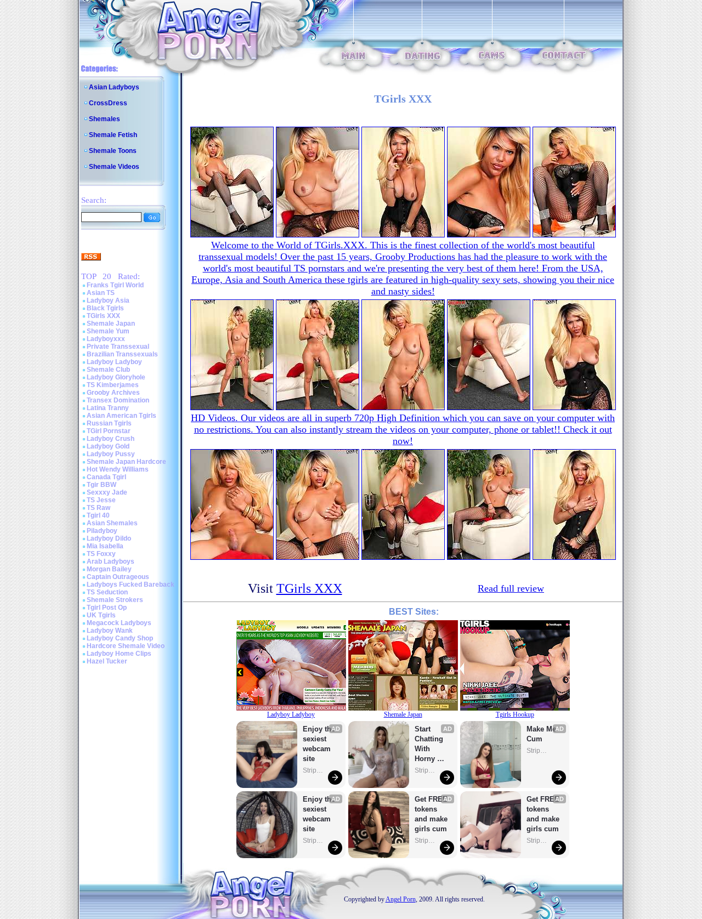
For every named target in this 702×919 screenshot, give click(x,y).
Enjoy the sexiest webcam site (319, 744)
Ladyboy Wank (110, 630)
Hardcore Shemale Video (126, 646)
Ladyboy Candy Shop (120, 638)
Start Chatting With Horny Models (430, 744)
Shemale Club (108, 369)
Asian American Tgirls (121, 415)
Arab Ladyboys (110, 561)
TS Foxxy (101, 554)
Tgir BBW (101, 485)
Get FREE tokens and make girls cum (431, 814)
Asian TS (101, 293)
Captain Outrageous (118, 577)
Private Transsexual (118, 346)
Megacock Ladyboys (119, 623)
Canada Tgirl (106, 477)
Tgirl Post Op (107, 607)
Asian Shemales (112, 523)
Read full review (511, 588)
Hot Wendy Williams (118, 469)
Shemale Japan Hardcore (126, 462)
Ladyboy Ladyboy (114, 362)
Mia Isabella (105, 546)
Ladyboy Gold (108, 446)
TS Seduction (107, 592)
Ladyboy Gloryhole (116, 377)
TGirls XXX (103, 316)
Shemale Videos (114, 167)
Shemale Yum (108, 331)
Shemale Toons (113, 151)
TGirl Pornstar (109, 431)
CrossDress (108, 103)
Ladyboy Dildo (109, 538)
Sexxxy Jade (107, 492)
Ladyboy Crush (110, 439)
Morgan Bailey (109, 569)
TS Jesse (101, 500)
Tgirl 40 (98, 515)
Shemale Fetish (113, 135)
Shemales (104, 119)
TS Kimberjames (113, 385)
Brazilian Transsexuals (122, 354)
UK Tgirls (101, 615)
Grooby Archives (113, 392)
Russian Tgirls (109, 423)
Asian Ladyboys (114, 87)
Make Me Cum (542, 734)
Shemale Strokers (115, 600)
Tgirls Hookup (515, 714)
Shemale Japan (111, 323)
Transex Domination (118, 400)
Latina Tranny (108, 408)
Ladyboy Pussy (111, 454)
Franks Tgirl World (115, 285)
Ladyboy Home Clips (119, 653)
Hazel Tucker (107, 661)
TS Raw (98, 508)
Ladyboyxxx (106, 339)
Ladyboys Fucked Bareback (130, 584)
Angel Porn (401, 899)
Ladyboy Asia (108, 300)
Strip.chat (314, 770)
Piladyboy (102, 531)
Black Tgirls (105, 308)
